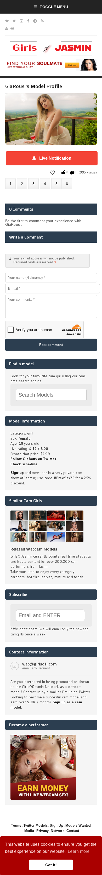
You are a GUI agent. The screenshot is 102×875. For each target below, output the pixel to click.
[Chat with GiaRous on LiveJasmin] (51, 100)
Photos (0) (22, 183)
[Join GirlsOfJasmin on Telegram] (35, 21)
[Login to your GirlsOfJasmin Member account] (12, 28)
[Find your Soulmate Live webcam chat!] (51, 61)
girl (30, 433)
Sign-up (17, 472)
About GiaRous (10, 183)
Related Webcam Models (34, 549)
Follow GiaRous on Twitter (33, 458)
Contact (72, 831)
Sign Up (56, 825)
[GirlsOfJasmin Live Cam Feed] (42, 21)
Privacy (42, 831)
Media (29, 831)
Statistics (45, 183)
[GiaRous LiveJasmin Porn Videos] (67, 183)
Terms (16, 825)
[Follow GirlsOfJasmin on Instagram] (21, 21)
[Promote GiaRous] (56, 183)
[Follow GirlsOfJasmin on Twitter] (14, 21)
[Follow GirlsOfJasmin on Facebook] (28, 21)
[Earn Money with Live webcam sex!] (43, 736)
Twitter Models (36, 825)
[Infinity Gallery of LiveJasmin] (7, 21)
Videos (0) (33, 183)
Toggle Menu (54, 7)
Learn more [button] (78, 851)
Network (57, 831)
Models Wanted (78, 825)
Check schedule (24, 464)
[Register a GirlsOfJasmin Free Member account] (6, 28)
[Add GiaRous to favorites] (52, 172)
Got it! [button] (51, 865)
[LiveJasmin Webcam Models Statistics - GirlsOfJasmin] (51, 43)
